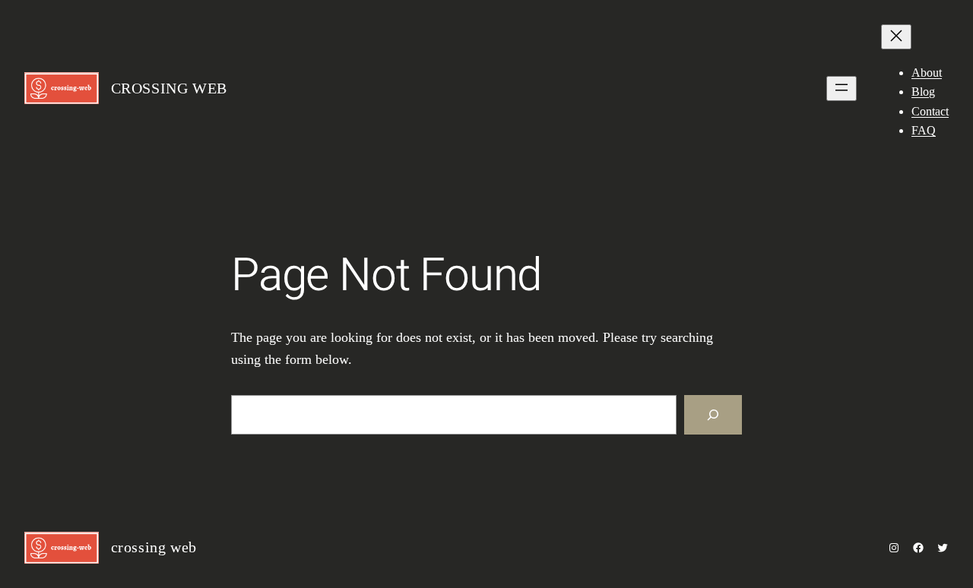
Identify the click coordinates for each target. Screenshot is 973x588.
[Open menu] (841, 88)
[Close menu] (896, 36)
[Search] (713, 415)
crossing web (169, 88)
